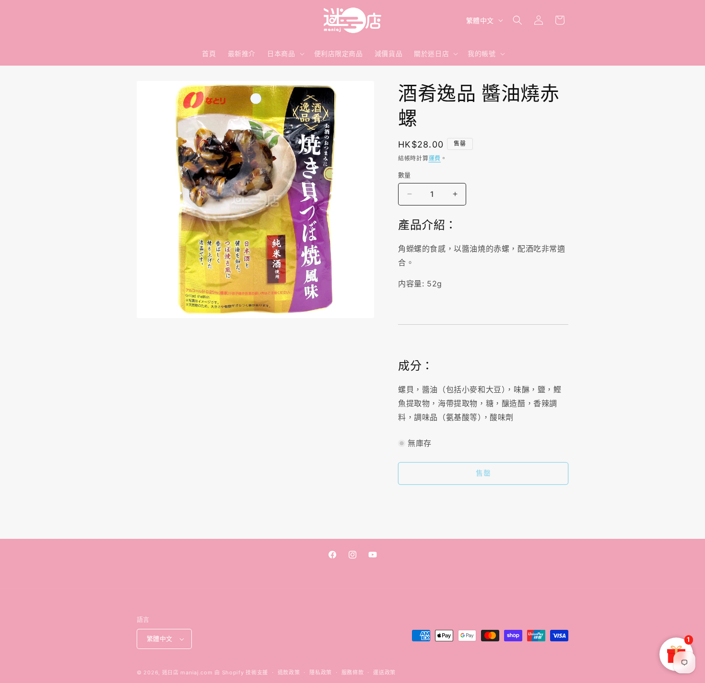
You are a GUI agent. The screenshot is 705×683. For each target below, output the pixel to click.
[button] (284, 54)
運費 (435, 158)
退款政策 (289, 672)
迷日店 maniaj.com (187, 672)
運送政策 (384, 672)
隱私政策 (320, 672)
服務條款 (352, 672)
